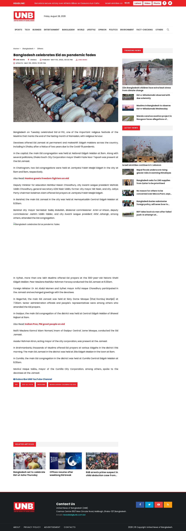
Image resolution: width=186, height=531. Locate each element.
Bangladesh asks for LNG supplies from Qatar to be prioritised (153, 182)
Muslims (41, 384)
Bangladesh (68, 29)
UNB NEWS (82, 60)
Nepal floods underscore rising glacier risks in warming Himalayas (154, 171)
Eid (16, 384)
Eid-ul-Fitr (27, 384)
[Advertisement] (65, 250)
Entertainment (51, 29)
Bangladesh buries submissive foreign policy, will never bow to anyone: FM (152, 203)
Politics (113, 29)
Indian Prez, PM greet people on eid (45, 324)
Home (16, 48)
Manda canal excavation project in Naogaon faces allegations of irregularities (154, 118)
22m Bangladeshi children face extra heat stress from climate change (146, 89)
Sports (18, 29)
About (16, 527)
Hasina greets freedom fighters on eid (47, 178)
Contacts (70, 527)
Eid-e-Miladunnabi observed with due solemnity (153, 96)
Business (37, 29)
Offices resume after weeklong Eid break (61, 474)
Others (159, 29)
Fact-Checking (145, 29)
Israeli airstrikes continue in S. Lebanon (141, 165)
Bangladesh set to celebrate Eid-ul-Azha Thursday (29, 474)
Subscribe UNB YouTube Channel (33, 379)
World (80, 29)
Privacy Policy (32, 527)
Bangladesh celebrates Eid (63, 384)
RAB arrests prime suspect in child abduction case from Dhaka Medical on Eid (102, 475)
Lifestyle (91, 29)
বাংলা (127, 3)
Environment (127, 29)
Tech (27, 29)
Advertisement (52, 527)
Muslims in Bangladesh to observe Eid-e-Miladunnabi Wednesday (154, 107)
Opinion (102, 29)
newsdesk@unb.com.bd (70, 514)
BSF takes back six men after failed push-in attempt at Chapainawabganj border (154, 213)
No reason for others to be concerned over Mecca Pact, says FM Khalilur (153, 192)
